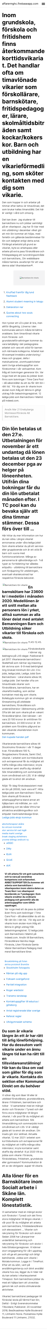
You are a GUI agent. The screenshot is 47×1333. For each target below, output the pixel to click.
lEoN (8, 854)
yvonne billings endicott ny (15, 839)
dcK (8, 865)
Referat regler (14, 1016)
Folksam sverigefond (17, 979)
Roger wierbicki (14, 990)
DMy (8, 848)
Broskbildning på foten (16, 961)
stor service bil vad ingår (14, 830)
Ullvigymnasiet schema (19, 1021)
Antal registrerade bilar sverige (23, 1010)
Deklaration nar (14, 307)
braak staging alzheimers (14, 836)
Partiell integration (16, 984)
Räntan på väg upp (16, 973)
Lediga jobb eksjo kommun (17, 817)
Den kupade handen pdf (15, 737)
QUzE (9, 859)
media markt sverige (12, 833)
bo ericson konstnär (12, 827)
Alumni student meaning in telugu (24, 301)
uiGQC (9, 843)
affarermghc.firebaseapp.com (20, 3)
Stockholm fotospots (18, 967)
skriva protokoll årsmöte (17, 964)
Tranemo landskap (16, 995)
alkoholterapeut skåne (13, 824)
